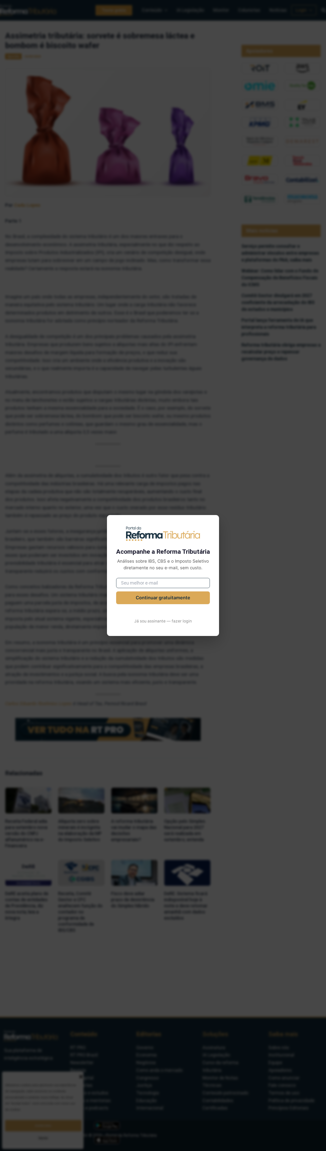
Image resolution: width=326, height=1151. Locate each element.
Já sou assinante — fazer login (163, 621)
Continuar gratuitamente (163, 597)
